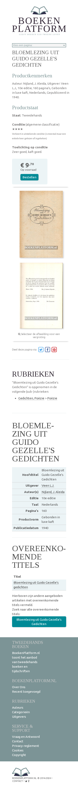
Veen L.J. (48, 485)
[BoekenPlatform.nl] (39, 19)
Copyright (19, 755)
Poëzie (52, 398)
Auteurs (17, 707)
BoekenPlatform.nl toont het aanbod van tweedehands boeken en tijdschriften (26, 662)
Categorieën (21, 712)
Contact (17, 741)
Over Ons (18, 687)
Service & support (22, 728)
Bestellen (29, 177)
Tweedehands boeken (27, 644)
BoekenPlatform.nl (34, 680)
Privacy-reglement (25, 746)
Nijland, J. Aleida (53, 492)
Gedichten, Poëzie (31, 398)
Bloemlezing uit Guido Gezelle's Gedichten (39, 622)
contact (17, 781)
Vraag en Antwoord (26, 736)
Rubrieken (23, 701)
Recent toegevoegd (26, 691)
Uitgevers (19, 716)
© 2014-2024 (44, 778)
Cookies (18, 750)
